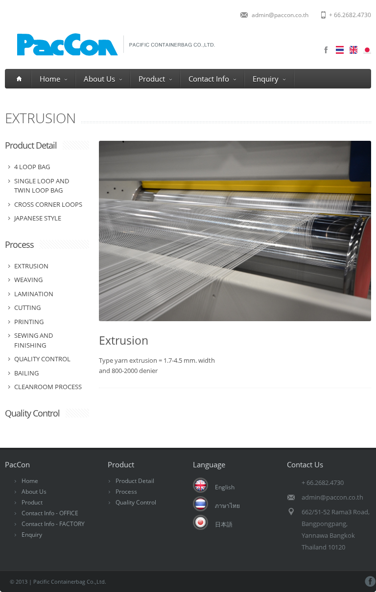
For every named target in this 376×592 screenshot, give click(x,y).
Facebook (326, 50)
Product (152, 79)
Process (19, 244)
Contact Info (208, 79)
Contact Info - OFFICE (50, 513)
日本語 (224, 524)
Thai (340, 50)
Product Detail (31, 145)
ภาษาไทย (227, 506)
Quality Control (32, 413)
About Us (99, 79)
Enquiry (266, 79)
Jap (367, 50)
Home (50, 79)
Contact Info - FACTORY (53, 524)
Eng (353, 50)
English (225, 487)
